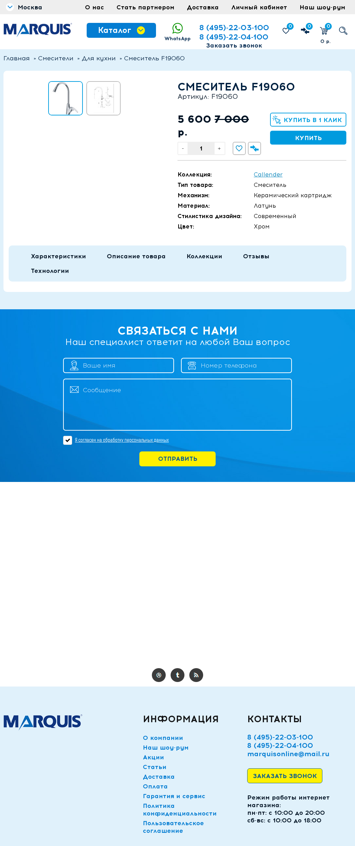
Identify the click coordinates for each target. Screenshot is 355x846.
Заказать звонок (234, 45)
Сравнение (309, 26)
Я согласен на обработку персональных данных (122, 440)
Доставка (203, 7)
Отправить (177, 459)
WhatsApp (177, 39)
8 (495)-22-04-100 (233, 37)
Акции (153, 757)
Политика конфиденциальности (180, 809)
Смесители (55, 58)
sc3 (159, 675)
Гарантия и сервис (174, 796)
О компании (163, 738)
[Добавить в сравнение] (254, 148)
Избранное (290, 26)
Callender (268, 174)
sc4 (177, 675)
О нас (94, 7)
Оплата (155, 786)
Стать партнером (145, 7)
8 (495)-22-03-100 (234, 27)
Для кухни (99, 58)
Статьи (154, 767)
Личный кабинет (259, 7)
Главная (16, 58)
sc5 (196, 675)
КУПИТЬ (308, 138)
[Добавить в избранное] (239, 148)
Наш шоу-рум (322, 7)
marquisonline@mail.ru (288, 754)
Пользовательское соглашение (173, 827)
